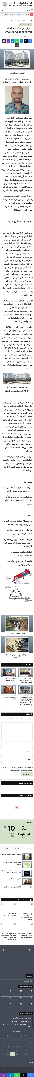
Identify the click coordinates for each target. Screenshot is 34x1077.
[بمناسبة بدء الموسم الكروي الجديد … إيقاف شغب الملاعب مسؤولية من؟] (25, 927)
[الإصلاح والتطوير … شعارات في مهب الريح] (8, 907)
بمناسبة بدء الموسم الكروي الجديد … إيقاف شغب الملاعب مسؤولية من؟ (25, 935)
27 (17, 1054)
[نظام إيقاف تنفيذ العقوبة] (27, 881)
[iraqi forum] (17, 4)
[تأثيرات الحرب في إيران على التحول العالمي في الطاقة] (8, 689)
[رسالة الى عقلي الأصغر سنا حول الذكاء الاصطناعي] (8, 672)
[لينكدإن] (21, 41)
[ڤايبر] (8, 41)
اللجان (23, 20)
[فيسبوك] (30, 41)
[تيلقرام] (13, 41)
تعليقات (6, 848)
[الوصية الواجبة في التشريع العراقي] (27, 856)
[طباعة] (17, 45)
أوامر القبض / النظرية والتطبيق (12, 887)
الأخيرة (17, 848)
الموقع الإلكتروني (28, 759)
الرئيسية (28, 20)
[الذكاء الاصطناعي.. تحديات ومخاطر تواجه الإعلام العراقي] (6, 1006)
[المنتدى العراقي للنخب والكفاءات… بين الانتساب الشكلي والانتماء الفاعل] (25, 672)
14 (12, 1046)
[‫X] (26, 41)
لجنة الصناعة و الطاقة (16, 20)
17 (30, 1050)
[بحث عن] (2, 10)
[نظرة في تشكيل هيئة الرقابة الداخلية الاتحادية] (6, 999)
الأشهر (28, 848)
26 (21, 1054)
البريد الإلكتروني (28, 751)
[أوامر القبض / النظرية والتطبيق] (27, 889)
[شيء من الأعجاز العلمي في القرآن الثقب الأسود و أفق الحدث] (27, 873)
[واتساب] (17, 41)
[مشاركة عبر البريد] (4, 41)
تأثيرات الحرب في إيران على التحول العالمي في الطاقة (10, 697)
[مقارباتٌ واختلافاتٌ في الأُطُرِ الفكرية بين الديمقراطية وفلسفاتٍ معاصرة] (25, 907)
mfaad (5, 1070)
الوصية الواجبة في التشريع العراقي (11, 854)
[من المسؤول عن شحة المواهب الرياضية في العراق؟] (28, 1006)
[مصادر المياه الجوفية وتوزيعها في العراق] (27, 864)
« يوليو (31, 1062)
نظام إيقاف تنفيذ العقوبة (14, 879)
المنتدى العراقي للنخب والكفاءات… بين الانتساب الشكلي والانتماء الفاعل (26, 680)
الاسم (31, 744)
